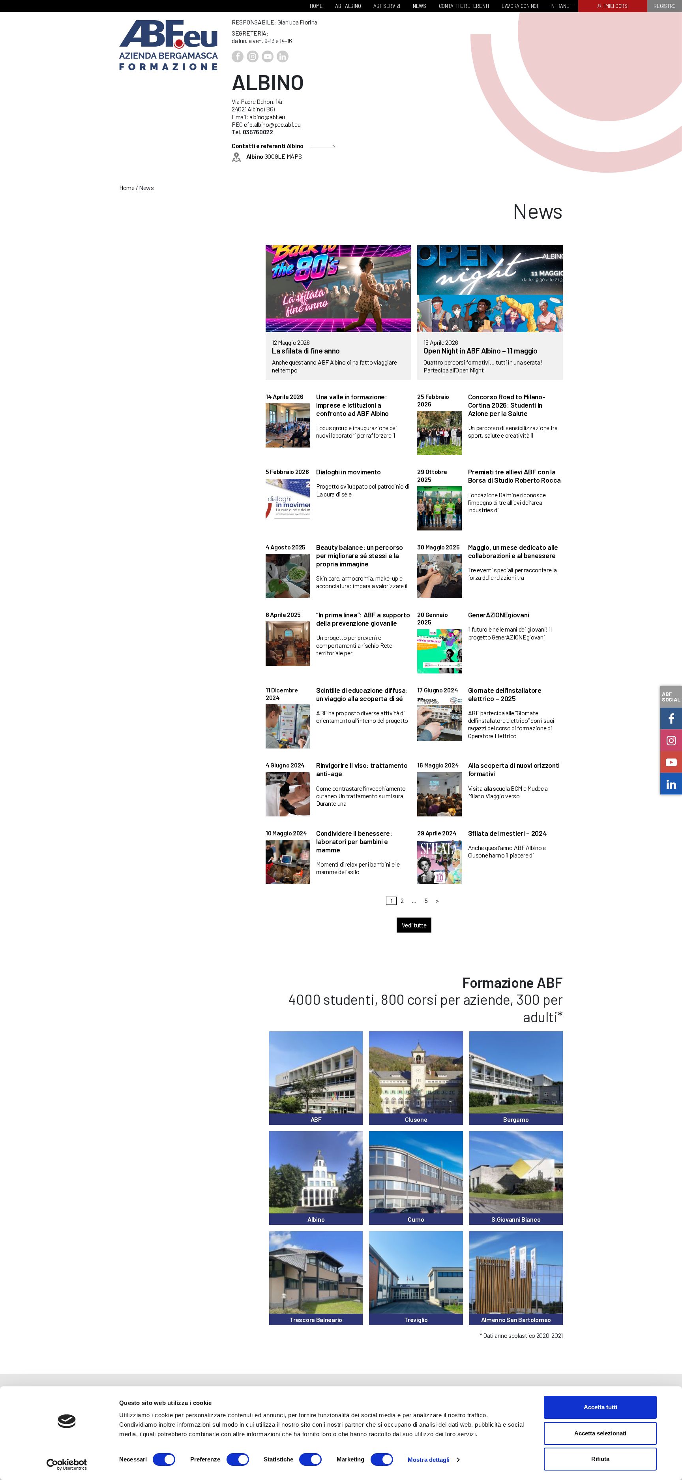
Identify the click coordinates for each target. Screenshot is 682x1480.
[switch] (238, 1459)
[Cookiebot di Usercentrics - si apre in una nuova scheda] (66, 1465)
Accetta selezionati (600, 1433)
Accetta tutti (600, 1407)
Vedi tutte (414, 925)
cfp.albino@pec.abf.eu (272, 124)
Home (127, 187)
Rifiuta (600, 1459)
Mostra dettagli (429, 1459)
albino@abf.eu (267, 116)
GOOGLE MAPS (274, 156)
